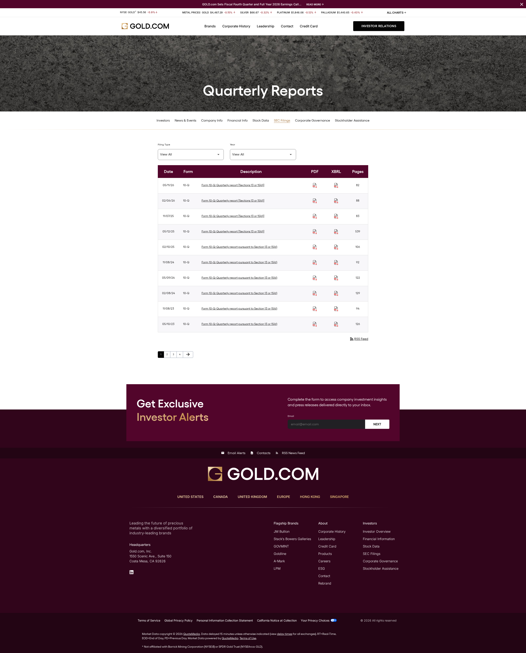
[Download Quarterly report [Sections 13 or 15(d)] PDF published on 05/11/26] (314, 185)
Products (325, 554)
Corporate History (236, 26)
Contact (287, 26)
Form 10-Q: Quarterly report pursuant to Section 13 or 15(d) (239, 246)
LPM (277, 568)
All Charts (395, 12)
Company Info (212, 120)
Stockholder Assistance (352, 120)
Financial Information (379, 539)
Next (377, 424)
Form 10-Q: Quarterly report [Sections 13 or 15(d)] (233, 185)
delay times (284, 634)
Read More (313, 4)
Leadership (265, 26)
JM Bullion (282, 531)
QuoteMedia (191, 634)
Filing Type (164, 144)
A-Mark (279, 561)
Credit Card (309, 26)
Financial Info (237, 120)
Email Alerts (233, 453)
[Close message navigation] (521, 4)
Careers (324, 561)
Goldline (280, 554)
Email (291, 416)
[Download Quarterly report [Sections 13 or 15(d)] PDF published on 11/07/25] (314, 216)
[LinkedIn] (131, 572)
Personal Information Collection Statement (225, 620)
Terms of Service (149, 620)
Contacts (260, 453)
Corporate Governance (312, 120)
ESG (321, 568)
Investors (163, 120)
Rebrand (324, 583)
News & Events (185, 120)
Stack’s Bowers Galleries (292, 539)
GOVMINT (281, 546)
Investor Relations (378, 26)
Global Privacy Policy (178, 620)
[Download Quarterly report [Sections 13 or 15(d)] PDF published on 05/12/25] (314, 231)
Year (232, 144)
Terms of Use (248, 638)
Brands (210, 26)
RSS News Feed (290, 453)
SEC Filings (282, 120)
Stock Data (261, 120)
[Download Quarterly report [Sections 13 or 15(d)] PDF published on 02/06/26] (314, 200)
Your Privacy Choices (315, 620)
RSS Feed (358, 339)
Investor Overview (377, 531)
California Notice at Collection (277, 620)
